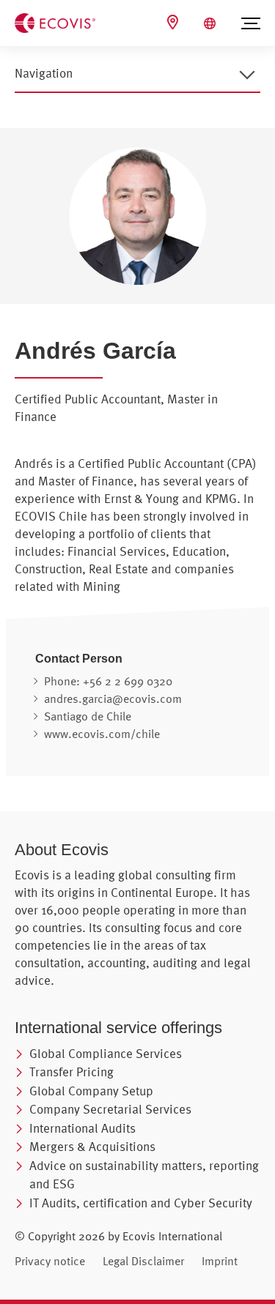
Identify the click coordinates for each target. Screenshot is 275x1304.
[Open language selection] (211, 23)
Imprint (220, 1260)
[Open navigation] (247, 75)
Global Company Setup (91, 1091)
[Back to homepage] (55, 22)
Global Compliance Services (105, 1053)
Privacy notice (50, 1260)
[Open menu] (250, 23)
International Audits (82, 1128)
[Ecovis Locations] (174, 22)
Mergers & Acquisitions (92, 1146)
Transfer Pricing (71, 1071)
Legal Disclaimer (143, 1260)
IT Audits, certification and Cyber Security (140, 1203)
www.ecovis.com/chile (102, 733)
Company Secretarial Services (110, 1109)
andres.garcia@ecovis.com (113, 698)
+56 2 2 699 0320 (127, 681)
